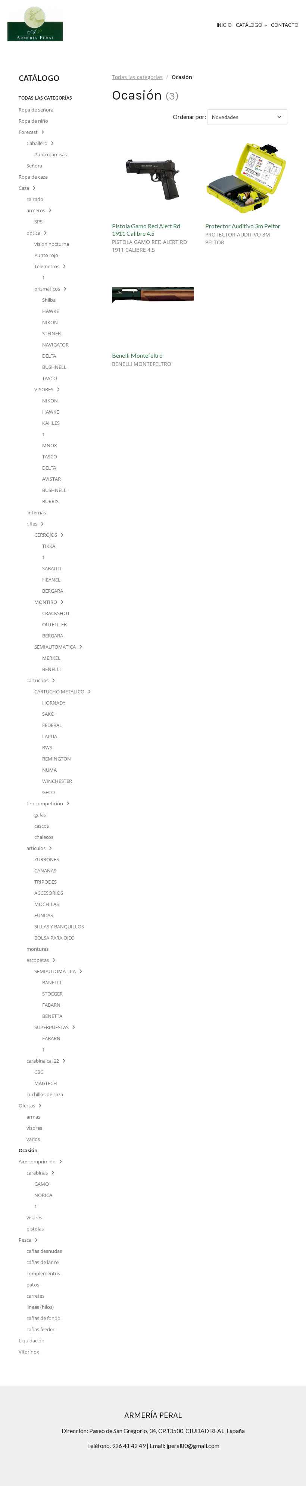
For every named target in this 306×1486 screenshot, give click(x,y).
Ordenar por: (189, 116)
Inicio (224, 25)
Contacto (285, 25)
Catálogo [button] (249, 25)
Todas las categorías (137, 77)
